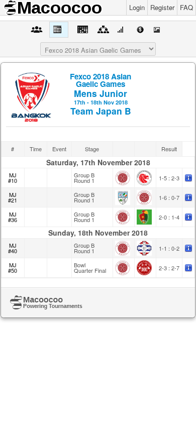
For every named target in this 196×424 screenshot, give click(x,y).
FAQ (186, 7)
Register (162, 7)
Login (137, 7)
